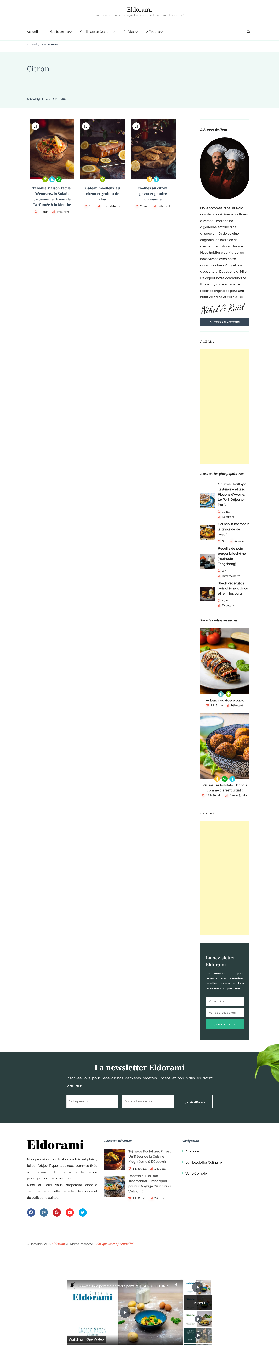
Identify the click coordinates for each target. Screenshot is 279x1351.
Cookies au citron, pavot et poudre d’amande (153, 194)
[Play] (198, 1319)
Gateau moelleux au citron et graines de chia (102, 194)
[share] (175, 1284)
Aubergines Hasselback (225, 700)
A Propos (153, 31)
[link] (72, 1285)
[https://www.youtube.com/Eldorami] (70, 1212)
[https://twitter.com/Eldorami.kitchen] (83, 1212)
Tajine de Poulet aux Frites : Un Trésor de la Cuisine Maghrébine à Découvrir (149, 1157)
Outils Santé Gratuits (96, 31)
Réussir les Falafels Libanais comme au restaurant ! (224, 787)
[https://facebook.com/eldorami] (31, 1212)
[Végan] (59, 179)
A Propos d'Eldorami (225, 321)
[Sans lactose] (52, 179)
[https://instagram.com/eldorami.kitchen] (44, 1212)
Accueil (32, 31)
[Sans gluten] (149, 179)
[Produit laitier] (221, 694)
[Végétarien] (45, 179)
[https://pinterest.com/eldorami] (57, 1212)
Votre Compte (196, 1173)
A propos (192, 1151)
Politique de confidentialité (114, 1244)
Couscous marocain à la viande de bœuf (233, 529)
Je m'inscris (222, 1024)
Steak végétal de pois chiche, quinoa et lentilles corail (233, 588)
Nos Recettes (59, 31)
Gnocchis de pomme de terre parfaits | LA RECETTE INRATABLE (124, 1286)
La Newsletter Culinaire (203, 1162)
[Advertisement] (225, 406)
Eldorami (139, 9)
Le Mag (129, 31)
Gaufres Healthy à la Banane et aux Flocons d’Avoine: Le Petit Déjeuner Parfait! (232, 494)
